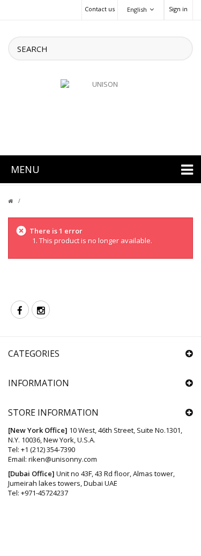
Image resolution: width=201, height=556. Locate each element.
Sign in (178, 9)
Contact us (100, 9)
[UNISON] (101, 111)
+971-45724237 (44, 493)
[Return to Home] (17, 201)
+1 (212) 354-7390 (48, 449)
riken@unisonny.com (62, 459)
